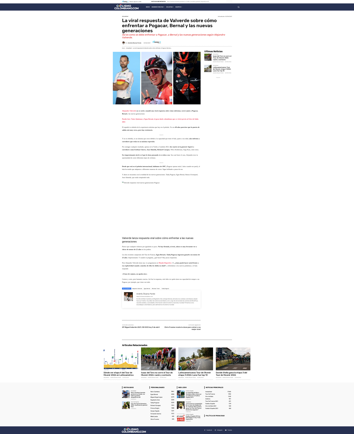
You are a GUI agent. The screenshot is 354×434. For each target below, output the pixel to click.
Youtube (230, 430)
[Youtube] (225, 430)
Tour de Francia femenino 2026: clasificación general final (139, 405)
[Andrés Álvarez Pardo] (123, 43)
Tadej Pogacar (165, 288)
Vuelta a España (189, 390)
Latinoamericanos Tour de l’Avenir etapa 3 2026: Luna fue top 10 (222, 69)
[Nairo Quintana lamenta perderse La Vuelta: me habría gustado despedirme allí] (126, 394)
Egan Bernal (147, 288)
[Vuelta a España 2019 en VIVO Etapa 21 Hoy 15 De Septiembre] (181, 417)
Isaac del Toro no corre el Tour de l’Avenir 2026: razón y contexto (222, 57)
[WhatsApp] (148, 314)
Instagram (219, 430)
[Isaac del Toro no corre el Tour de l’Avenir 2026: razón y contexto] (207, 57)
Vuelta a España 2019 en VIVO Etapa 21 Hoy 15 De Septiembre (193, 417)
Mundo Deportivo (165, 263)
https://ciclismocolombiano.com (144, 296)
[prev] (228, 1)
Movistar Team (156, 288)
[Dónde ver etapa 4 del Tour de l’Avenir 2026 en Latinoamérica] (121, 358)
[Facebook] (135, 314)
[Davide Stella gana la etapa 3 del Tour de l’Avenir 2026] (233, 358)
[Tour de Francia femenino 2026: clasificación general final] (126, 405)
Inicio (123, 48)
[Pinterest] (144, 314)
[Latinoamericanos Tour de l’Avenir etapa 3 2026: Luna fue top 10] (207, 68)
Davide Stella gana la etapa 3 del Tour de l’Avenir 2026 (231, 373)
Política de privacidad (215, 416)
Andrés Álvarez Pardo (134, 43)
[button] (238, 7)
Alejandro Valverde (129, 111)
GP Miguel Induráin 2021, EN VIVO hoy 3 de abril (141, 327)
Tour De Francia (135, 401)
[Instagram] (215, 430)
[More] (152, 314)
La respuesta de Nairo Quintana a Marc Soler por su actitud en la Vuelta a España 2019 (194, 395)
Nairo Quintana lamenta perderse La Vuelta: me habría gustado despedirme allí (188, 1)
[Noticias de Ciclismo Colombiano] (126, 6)
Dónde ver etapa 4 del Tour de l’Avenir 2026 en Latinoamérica (118, 373)
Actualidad (125, 16)
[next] (231, 1)
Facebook (209, 430)
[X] (139, 314)
